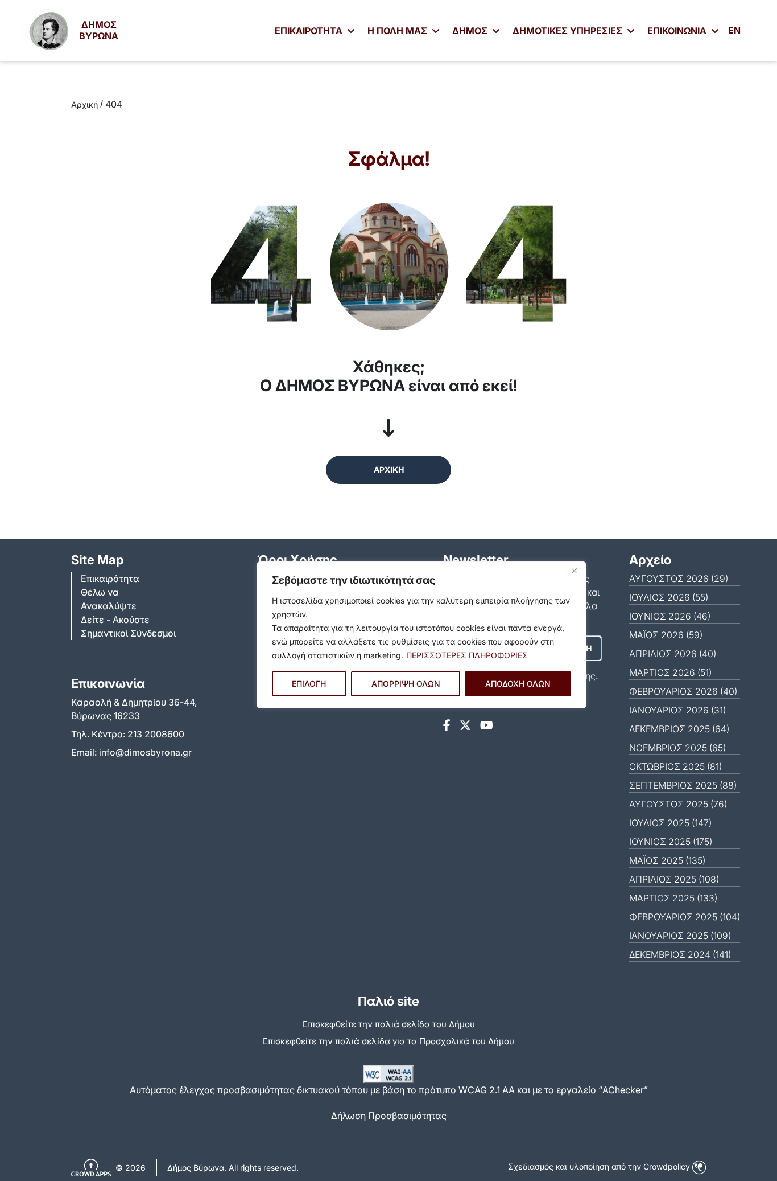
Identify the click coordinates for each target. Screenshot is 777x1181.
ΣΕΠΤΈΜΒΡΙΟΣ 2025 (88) (683, 785)
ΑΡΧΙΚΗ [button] (389, 469)
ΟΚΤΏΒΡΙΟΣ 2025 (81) (675, 766)
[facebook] (447, 725)
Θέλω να (100, 592)
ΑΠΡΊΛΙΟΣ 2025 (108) (674, 879)
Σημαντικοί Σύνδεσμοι (128, 633)
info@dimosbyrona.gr (145, 752)
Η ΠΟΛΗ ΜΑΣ (398, 30)
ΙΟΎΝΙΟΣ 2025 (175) (670, 841)
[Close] (574, 571)
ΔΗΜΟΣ (471, 30)
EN (734, 30)
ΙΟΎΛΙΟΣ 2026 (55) (668, 597)
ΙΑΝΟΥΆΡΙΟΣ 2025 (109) (680, 935)
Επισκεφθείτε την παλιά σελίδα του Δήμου (389, 1024)
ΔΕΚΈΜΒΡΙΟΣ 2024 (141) (680, 954)
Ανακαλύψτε (109, 606)
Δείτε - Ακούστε (115, 619)
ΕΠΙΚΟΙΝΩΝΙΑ (678, 30)
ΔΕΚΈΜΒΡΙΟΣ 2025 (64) (679, 729)
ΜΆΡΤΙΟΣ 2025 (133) (673, 898)
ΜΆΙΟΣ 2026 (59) (665, 635)
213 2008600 (155, 734)
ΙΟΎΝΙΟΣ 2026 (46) (669, 616)
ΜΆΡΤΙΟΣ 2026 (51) (670, 672)
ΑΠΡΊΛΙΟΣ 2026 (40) (672, 653)
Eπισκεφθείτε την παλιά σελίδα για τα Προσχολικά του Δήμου (388, 1041)
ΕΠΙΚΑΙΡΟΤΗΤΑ (310, 30)
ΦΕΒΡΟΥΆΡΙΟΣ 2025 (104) (684, 916)
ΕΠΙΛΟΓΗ (309, 683)
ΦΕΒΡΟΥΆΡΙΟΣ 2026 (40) (683, 691)
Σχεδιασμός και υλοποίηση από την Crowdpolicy (600, 1166)
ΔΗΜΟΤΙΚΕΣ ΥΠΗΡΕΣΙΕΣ (569, 30)
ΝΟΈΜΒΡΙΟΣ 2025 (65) (677, 747)
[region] (421, 634)
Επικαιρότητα (110, 578)
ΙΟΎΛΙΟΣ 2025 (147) (670, 823)
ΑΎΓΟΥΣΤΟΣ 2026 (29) (678, 578)
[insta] (465, 725)
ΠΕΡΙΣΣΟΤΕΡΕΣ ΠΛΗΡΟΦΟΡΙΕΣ (467, 655)
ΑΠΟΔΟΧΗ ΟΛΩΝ (518, 683)
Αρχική (84, 104)
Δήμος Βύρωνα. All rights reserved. (233, 1167)
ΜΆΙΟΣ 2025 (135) (667, 860)
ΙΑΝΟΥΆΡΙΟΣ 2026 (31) (677, 710)
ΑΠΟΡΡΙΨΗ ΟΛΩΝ (405, 683)
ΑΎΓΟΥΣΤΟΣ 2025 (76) (678, 804)
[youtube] (486, 725)
